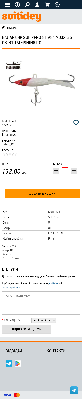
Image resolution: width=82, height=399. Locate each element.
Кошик (47, 4)
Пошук (27, 4)
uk (57, 4)
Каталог (7, 4)
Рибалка (11, 27)
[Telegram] (9, 363)
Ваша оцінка (12, 320)
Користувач (37, 4)
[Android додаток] (18, 363)
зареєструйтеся (11, 287)
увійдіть (54, 283)
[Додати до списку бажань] (76, 122)
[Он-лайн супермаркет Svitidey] (21, 17)
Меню (17, 4)
